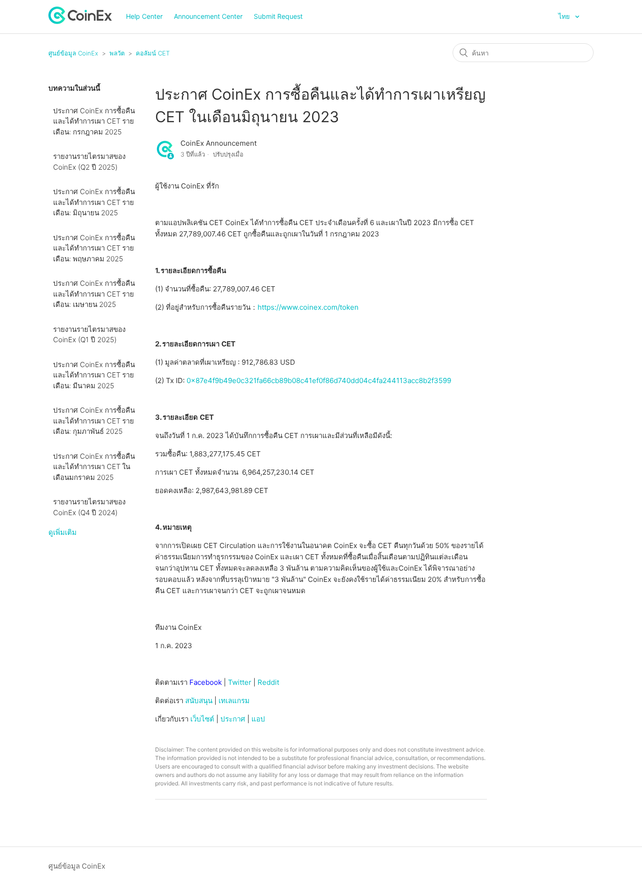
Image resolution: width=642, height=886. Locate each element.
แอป (258, 718)
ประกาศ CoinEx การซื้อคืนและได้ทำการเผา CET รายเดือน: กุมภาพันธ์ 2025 (94, 421)
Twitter (239, 682)
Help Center (144, 16)
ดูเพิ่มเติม (62, 532)
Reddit (268, 682)
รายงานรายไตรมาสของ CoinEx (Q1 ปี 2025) (89, 335)
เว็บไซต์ (202, 718)
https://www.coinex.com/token (308, 307)
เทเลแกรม (234, 700)
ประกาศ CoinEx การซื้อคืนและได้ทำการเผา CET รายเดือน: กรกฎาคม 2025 (94, 121)
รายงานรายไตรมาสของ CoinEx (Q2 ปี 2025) (89, 162)
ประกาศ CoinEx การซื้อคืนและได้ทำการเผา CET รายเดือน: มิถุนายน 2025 (94, 202)
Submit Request (278, 16)
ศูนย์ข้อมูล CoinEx (73, 53)
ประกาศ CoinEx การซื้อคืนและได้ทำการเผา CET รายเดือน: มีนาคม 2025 (94, 375)
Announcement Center (208, 16)
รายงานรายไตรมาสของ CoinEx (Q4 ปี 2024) (89, 507)
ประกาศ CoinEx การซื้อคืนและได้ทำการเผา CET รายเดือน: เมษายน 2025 (94, 294)
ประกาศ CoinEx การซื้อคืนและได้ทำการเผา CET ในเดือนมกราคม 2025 (94, 467)
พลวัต (117, 53)
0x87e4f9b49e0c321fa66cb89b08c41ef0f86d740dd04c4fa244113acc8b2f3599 (319, 380)
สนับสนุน (198, 700)
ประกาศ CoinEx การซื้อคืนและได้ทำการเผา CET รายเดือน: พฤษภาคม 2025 (94, 248)
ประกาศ (232, 718)
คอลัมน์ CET (153, 53)
